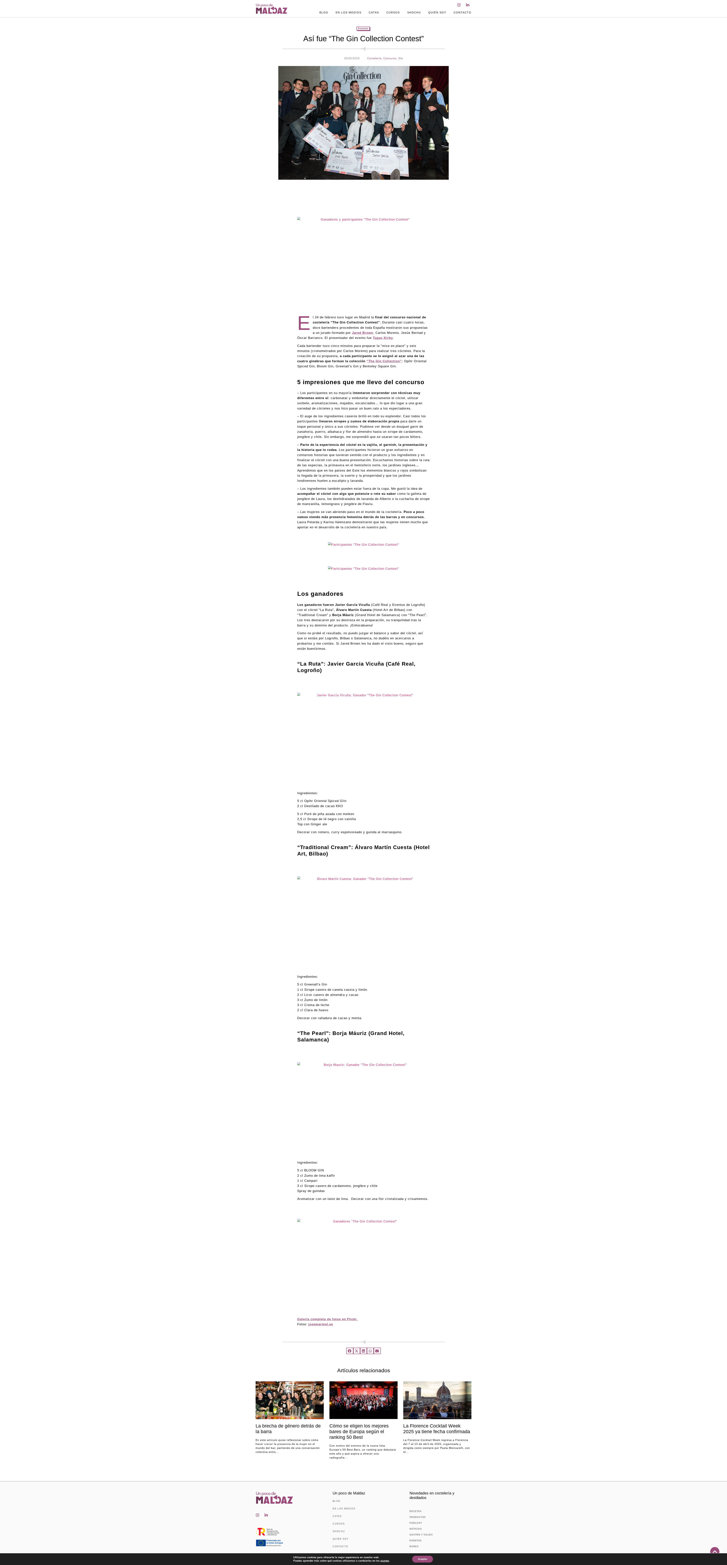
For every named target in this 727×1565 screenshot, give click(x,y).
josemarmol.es (320, 1324)
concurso (389, 58)
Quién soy (437, 12)
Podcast (416, 1523)
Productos (418, 1517)
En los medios (348, 12)
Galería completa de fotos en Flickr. (327, 1319)
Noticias (416, 1529)
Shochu (414, 12)
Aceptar (422, 1559)
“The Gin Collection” (384, 361)
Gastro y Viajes (421, 1534)
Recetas (416, 1511)
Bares (414, 1546)
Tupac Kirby (383, 338)
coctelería (374, 58)
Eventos (363, 28)
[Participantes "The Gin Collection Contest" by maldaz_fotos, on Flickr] (363, 544)
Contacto (462, 12)
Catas (374, 12)
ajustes (384, 1561)
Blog (323, 12)
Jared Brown (362, 333)
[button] (349, 1351)
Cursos (393, 12)
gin (400, 58)
